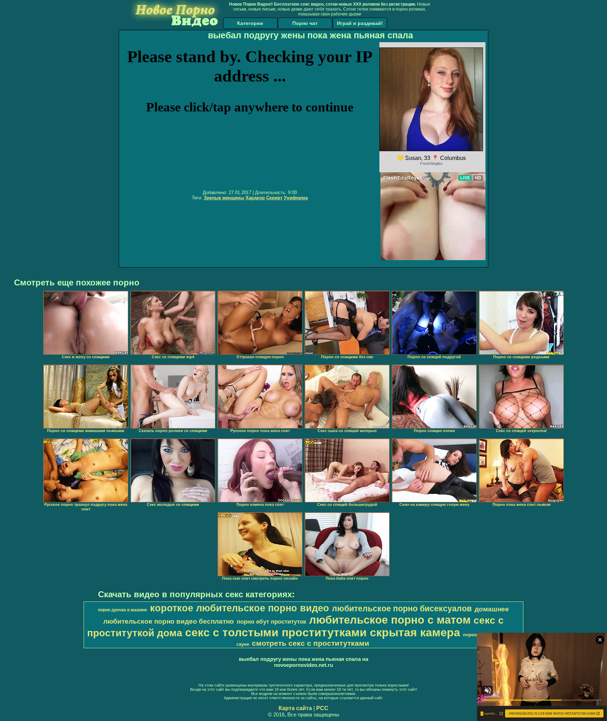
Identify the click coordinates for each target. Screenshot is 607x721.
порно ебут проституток (271, 621)
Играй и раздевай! (360, 23)
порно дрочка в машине (122, 609)
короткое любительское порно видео (239, 608)
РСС (322, 708)
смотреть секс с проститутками (310, 643)
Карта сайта (295, 708)
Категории (250, 23)
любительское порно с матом (390, 620)
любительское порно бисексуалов (402, 608)
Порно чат (305, 23)
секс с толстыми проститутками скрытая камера (322, 632)
